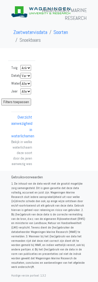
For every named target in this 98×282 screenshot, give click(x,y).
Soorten (61, 32)
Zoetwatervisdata (30, 32)
